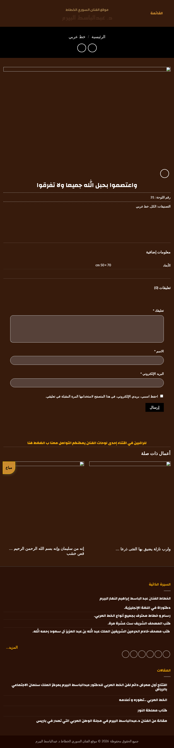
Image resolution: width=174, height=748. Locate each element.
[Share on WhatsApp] (166, 220)
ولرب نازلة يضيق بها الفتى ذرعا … (143, 549)
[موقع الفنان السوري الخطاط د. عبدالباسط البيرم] (87, 14)
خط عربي (77, 36)
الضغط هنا (36, 442)
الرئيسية (98, 36)
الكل (153, 206)
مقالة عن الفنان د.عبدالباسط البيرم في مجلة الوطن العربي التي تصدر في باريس (101, 721)
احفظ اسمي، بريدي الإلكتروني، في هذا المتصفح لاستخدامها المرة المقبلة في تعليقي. (102, 396)
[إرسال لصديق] (142, 220)
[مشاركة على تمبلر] (125, 220)
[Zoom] (164, 173)
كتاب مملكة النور (152, 710)
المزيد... (12, 647)
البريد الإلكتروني (152, 373)
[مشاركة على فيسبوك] (158, 220)
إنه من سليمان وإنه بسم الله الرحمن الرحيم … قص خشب (46, 551)
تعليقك (158, 310)
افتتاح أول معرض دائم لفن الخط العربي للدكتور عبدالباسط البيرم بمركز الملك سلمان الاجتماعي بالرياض (89, 687)
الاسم (159, 351)
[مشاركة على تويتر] (150, 220)
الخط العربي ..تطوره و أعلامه (143, 700)
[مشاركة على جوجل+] (134, 220)
